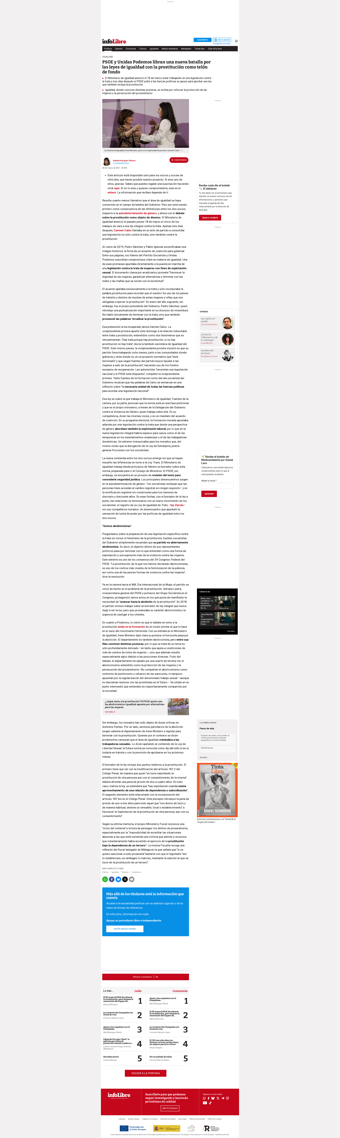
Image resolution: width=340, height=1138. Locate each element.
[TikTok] (210, 1103)
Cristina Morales (110, 1060)
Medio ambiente (170, 48)
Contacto (121, 1119)
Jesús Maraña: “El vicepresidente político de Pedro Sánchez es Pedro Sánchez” (207, 619)
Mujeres (125, 872)
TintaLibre (200, 48)
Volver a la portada (145, 1073)
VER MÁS (230, 631)
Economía (131, 48)
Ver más (203, 757)
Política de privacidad (197, 1119)
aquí (116, 188)
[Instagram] (227, 1098)
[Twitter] (218, 1098)
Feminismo (136, 872)
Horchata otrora (111, 1057)
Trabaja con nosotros (150, 1119)
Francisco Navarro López (113, 1018)
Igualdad (154, 48)
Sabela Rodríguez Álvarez (124, 161)
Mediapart (186, 48)
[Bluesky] (212, 1098)
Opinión (119, 48)
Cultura (142, 48)
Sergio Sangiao (156, 1048)
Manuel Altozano (110, 1004)
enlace (112, 192)
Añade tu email (208, 480)
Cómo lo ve (204, 591)
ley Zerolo (177, 505)
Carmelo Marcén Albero (159, 1060)
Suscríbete (202, 40)
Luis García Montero (209, 324)
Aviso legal (182, 1119)
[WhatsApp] (204, 1098)
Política (108, 48)
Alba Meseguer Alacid (112, 1032)
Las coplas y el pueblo (208, 320)
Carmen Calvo (123, 230)
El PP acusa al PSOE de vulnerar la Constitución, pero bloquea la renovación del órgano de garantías (118, 1000)
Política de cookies (215, 1119)
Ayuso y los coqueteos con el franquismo (116, 1028)
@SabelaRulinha (122, 163)
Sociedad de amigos (168, 1119)
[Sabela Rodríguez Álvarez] (106, 161)
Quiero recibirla (210, 217)
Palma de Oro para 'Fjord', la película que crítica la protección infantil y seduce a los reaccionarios (117, 1042)
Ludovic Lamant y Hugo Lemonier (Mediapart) (117, 1047)
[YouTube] (205, 1103)
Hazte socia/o (170, 1108)
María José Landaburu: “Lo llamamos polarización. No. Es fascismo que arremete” (207, 603)
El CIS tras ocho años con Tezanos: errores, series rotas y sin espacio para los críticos (164, 1042)
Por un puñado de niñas (161, 1057)
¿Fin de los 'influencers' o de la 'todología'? (209, 337)
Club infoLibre (215, 48)
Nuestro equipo (133, 1119)
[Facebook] (208, 1098)
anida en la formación (131, 626)
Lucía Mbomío (207, 343)
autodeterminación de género (138, 213)
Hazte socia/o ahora (125, 929)
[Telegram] (222, 1098)
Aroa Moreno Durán (209, 356)
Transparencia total (221, 44)
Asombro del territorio (207, 352)
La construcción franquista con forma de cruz (118, 1013)
